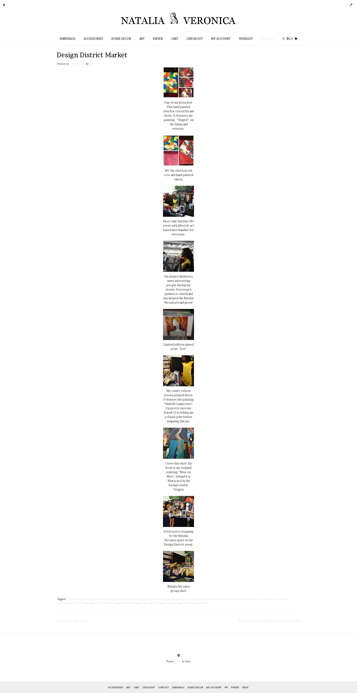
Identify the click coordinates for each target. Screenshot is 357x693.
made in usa (257, 599)
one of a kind (80, 602)
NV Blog (267, 38)
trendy (157, 602)
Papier (158, 38)
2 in (68, 599)
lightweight (241, 599)
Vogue (178, 661)
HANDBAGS (67, 38)
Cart (174, 38)
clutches (135, 599)
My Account (221, 38)
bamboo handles (103, 599)
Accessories (93, 38)
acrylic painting (82, 599)
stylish (141, 602)
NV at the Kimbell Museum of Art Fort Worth (269, 621)
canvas (118, 599)
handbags (213, 599)
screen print (128, 602)
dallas (146, 599)
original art (96, 602)
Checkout (195, 38)
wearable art (201, 602)
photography (111, 602)
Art (142, 38)
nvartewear (63, 602)
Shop (245, 687)
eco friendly (158, 599)
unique (167, 602)
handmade (226, 599)
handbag (200, 599)
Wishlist (246, 38)
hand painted (185, 599)
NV (91, 63)
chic (126, 599)
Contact (163, 687)
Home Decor (121, 38)
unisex (177, 602)
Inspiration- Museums (72, 621)
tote (149, 602)
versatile (187, 602)
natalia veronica (276, 599)
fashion (171, 599)
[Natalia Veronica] (178, 21)
